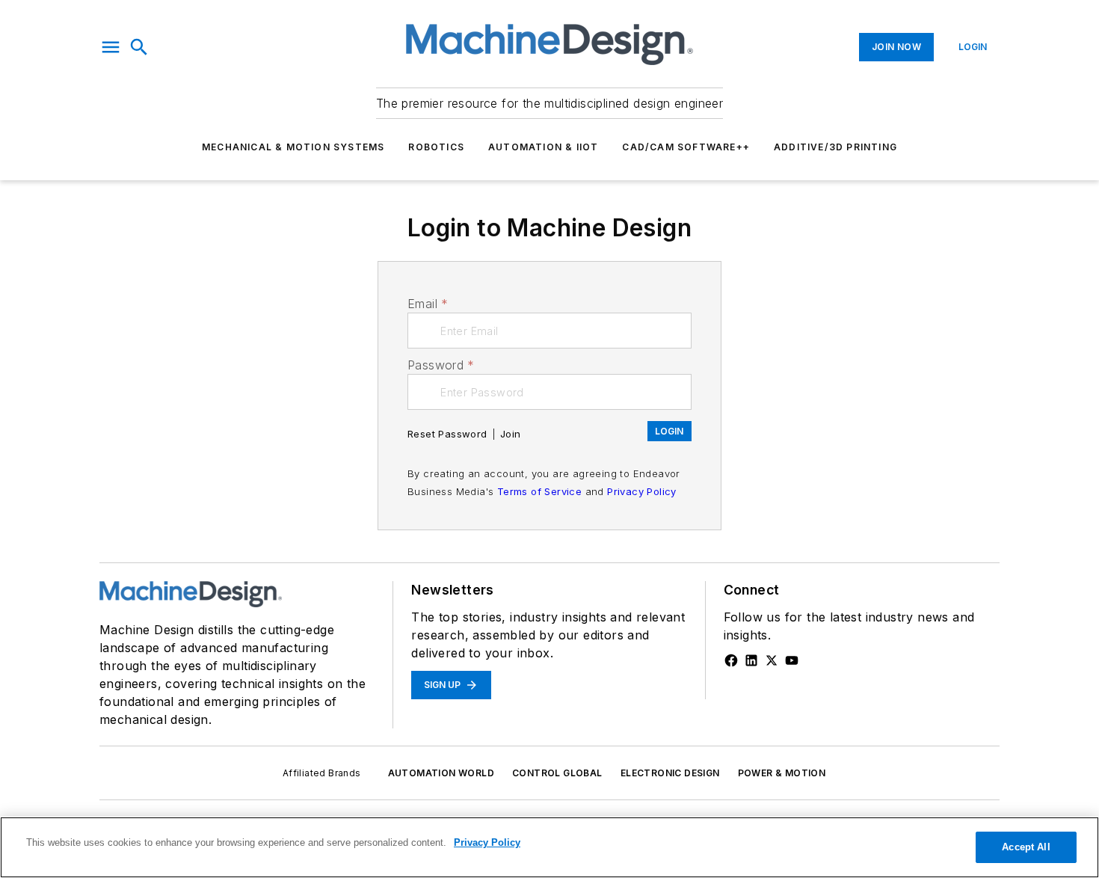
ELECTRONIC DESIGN (670, 773)
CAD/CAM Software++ (686, 147)
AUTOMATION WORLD (441, 773)
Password (441, 364)
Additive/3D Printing (835, 147)
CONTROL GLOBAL (557, 773)
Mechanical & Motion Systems (293, 147)
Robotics (436, 147)
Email (427, 303)
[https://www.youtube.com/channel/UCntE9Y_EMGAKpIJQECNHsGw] (791, 660)
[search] (139, 47)
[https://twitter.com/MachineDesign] (771, 660)
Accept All (1026, 847)
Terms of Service (539, 491)
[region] (549, 847)
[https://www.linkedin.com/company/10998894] (751, 660)
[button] (110, 47)
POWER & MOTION (782, 773)
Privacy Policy (642, 491)
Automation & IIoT (543, 147)
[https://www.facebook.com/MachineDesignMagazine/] (731, 660)
